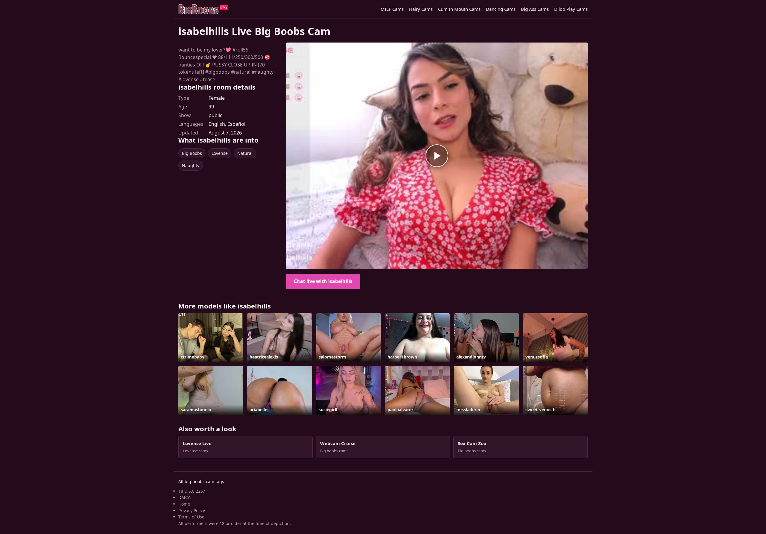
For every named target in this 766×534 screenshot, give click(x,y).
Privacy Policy (191, 510)
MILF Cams (392, 9)
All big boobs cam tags (201, 481)
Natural (245, 153)
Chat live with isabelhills (323, 281)
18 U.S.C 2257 (191, 491)
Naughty (190, 165)
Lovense (220, 153)
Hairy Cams (421, 9)
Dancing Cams (501, 9)
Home (184, 504)
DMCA (184, 497)
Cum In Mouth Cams (459, 9)
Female (217, 98)
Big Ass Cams (535, 9)
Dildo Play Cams (571, 9)
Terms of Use (191, 517)
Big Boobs (192, 153)
